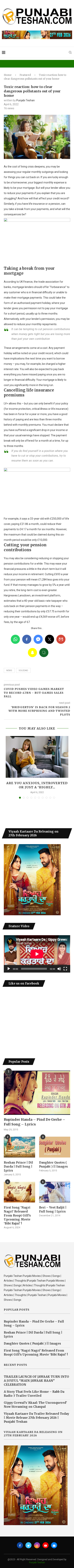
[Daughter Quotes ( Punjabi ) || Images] (54, 1147)
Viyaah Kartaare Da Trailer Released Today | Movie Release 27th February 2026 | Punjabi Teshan (36, 1417)
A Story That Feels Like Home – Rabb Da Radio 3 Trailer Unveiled (34, 1393)
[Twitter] (28, 1545)
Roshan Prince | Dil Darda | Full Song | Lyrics (18, 1166)
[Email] (54, 1545)
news (9, 670)
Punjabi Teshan (25, 100)
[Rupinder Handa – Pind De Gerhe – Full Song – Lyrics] (37, 1093)
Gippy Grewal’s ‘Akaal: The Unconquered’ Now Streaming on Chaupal (35, 1404)
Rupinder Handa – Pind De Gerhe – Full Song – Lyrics (34, 1121)
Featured (25, 75)
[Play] (9, 969)
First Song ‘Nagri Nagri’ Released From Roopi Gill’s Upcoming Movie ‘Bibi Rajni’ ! (17, 1215)
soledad (23, 670)
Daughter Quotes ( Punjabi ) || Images (53, 1164)
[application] (37, 954)
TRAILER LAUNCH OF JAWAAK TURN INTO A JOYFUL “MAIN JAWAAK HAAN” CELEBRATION (36, 1380)
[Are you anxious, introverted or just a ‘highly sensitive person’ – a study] (37, 757)
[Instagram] (37, 1545)
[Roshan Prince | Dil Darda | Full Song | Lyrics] (19, 1147)
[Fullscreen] (65, 969)
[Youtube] (46, 1545)
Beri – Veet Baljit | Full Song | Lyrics (52, 1209)
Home (8, 75)
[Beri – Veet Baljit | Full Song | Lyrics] (54, 1192)
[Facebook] (20, 1545)
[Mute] (59, 969)
